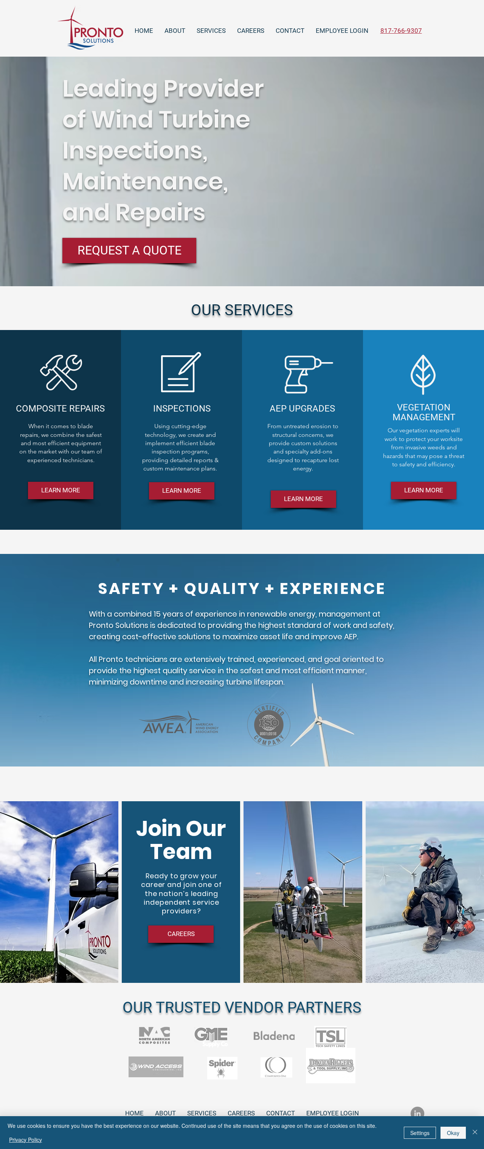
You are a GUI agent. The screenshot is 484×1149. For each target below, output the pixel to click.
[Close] (474, 1132)
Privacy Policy (25, 1139)
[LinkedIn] (417, 1113)
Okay (453, 1133)
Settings (420, 1133)
